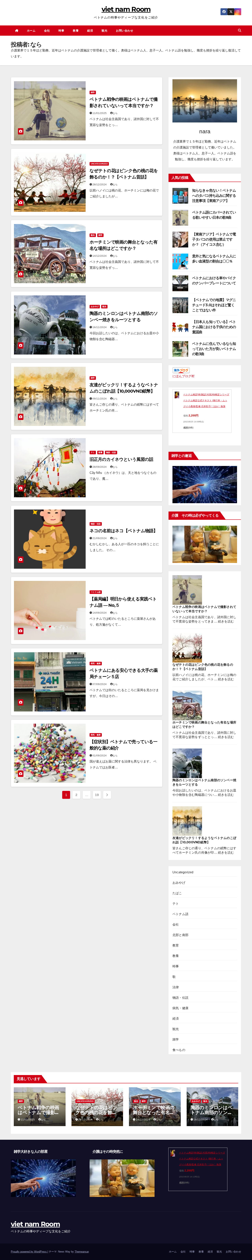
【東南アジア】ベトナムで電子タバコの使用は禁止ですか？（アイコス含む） (214, 239)
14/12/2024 (100, 256)
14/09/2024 (100, 612)
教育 (175, 945)
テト (93, 452)
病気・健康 (96, 663)
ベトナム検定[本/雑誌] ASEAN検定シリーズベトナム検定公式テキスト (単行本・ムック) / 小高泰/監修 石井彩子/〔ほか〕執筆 (206, 400)
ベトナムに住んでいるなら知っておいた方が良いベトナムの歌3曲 (214, 349)
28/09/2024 (100, 467)
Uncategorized (99, 164)
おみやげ (95, 306)
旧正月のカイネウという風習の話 (121, 459)
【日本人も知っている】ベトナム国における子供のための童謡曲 (214, 327)
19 (97, 795)
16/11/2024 (100, 327)
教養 (76, 30)
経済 (90, 30)
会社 (47, 30)
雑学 (93, 92)
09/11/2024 (100, 398)
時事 (61, 30)
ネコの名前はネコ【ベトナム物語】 (123, 530)
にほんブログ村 (183, 376)
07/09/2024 (100, 684)
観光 (104, 30)
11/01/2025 (100, 113)
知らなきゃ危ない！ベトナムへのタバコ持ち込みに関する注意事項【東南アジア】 (214, 195)
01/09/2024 (100, 755)
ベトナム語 (96, 592)
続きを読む (226, 621)
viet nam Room (126, 9)
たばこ (177, 893)
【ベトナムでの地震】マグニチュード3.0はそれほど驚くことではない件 (214, 305)
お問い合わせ (124, 30)
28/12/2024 (100, 184)
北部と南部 (180, 935)
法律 (175, 987)
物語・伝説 (111, 452)
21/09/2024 (100, 538)
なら (115, 113)
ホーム (31, 30)
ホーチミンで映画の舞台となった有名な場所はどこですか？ (153, 1112)
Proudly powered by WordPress (29, 1251)
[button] (239, 30)
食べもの (178, 1050)
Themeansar (82, 1251)
